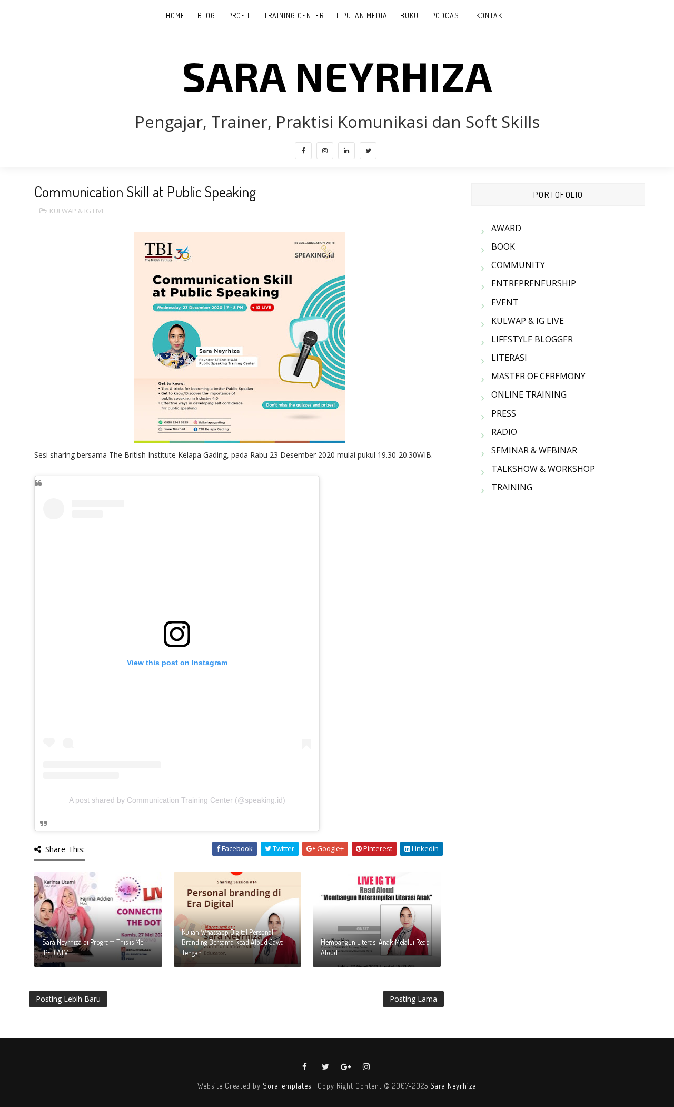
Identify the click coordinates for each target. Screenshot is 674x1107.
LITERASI (509, 357)
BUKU (409, 15)
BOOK (503, 246)
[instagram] (324, 150)
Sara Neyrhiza (453, 1085)
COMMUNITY (518, 265)
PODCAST (447, 15)
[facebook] (303, 150)
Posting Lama (413, 999)
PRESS (503, 413)
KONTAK (489, 15)
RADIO (504, 432)
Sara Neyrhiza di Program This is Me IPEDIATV (92, 947)
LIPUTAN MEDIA (362, 15)
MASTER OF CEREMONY (538, 376)
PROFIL (239, 15)
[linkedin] (346, 150)
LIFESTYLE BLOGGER (532, 339)
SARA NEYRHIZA (337, 75)
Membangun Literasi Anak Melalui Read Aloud (375, 947)
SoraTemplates (287, 1085)
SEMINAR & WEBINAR (534, 450)
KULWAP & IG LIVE (77, 210)
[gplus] (346, 1067)
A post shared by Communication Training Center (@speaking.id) (177, 800)
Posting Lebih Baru (68, 999)
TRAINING (511, 487)
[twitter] (368, 150)
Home (175, 15)
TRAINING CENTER (294, 15)
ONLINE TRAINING (529, 394)
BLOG (206, 15)
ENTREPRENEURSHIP (533, 283)
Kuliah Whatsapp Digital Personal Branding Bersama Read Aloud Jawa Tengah (233, 942)
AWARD (506, 228)
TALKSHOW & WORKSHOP (543, 469)
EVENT (505, 302)
